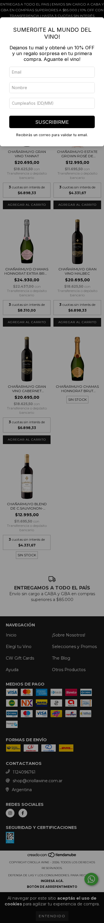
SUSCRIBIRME (52, 122)
